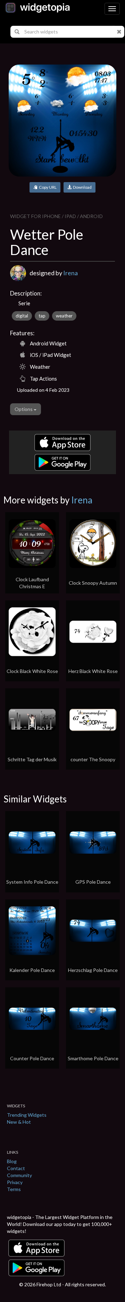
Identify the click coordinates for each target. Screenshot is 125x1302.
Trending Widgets (27, 1115)
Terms (14, 1189)
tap (42, 316)
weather (64, 316)
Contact (16, 1168)
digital (22, 316)
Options (24, 409)
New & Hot (19, 1122)
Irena (70, 273)
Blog (12, 1161)
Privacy (15, 1182)
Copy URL (47, 187)
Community (19, 1175)
